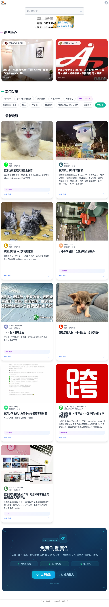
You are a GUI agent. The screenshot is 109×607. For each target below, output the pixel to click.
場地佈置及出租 (9, 105)
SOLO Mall (84, 99)
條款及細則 (54, 583)
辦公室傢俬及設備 (24, 99)
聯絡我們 (49, 601)
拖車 (24, 105)
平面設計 (7, 99)
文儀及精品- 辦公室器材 (68, 105)
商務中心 (69, 99)
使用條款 (57, 601)
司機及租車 (55, 99)
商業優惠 (41, 99)
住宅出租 (35, 105)
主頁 (42, 601)
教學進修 (49, 105)
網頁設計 (87, 105)
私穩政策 (65, 601)
